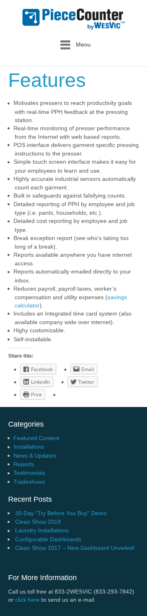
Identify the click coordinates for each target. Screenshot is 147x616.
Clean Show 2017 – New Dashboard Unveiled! (75, 548)
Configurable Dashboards (48, 539)
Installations (28, 446)
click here (27, 599)
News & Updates (34, 455)
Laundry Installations (42, 530)
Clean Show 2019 (38, 521)
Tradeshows (29, 481)
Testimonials (29, 472)
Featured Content (36, 438)
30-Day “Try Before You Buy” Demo (61, 513)
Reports (23, 464)
